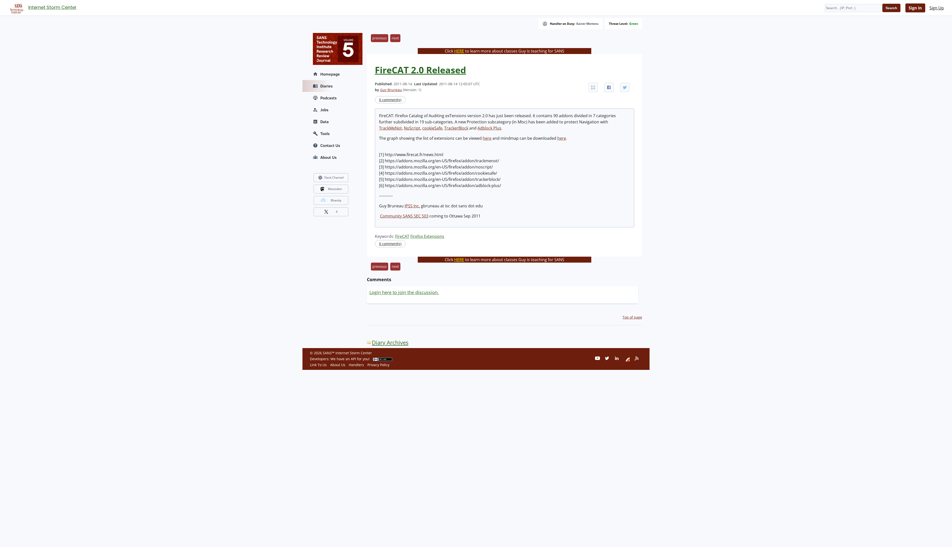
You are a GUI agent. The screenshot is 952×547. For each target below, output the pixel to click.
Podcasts (328, 98)
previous (379, 38)
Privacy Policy (378, 364)
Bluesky (336, 200)
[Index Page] (16, 7)
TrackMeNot (390, 128)
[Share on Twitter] (624, 87)
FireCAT (402, 236)
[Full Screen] (593, 87)
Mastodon (335, 189)
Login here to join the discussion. (404, 292)
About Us (328, 157)
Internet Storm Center (52, 7)
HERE (459, 51)
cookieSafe (432, 128)
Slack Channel (334, 177)
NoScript (412, 128)
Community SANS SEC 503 (404, 216)
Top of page (632, 317)
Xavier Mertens (587, 24)
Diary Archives (390, 342)
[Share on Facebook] (609, 87)
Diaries (326, 86)
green (633, 24)
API (353, 358)
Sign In (915, 8)
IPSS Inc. (412, 206)
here (487, 138)
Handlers (356, 364)
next (395, 38)
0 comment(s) (390, 99)
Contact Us (330, 145)
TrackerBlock (456, 128)
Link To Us (318, 364)
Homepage (330, 74)
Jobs (324, 109)
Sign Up (936, 8)
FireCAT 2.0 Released (420, 70)
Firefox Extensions (427, 236)
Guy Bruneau (391, 89)
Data (324, 121)
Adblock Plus (489, 128)
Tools (325, 133)
